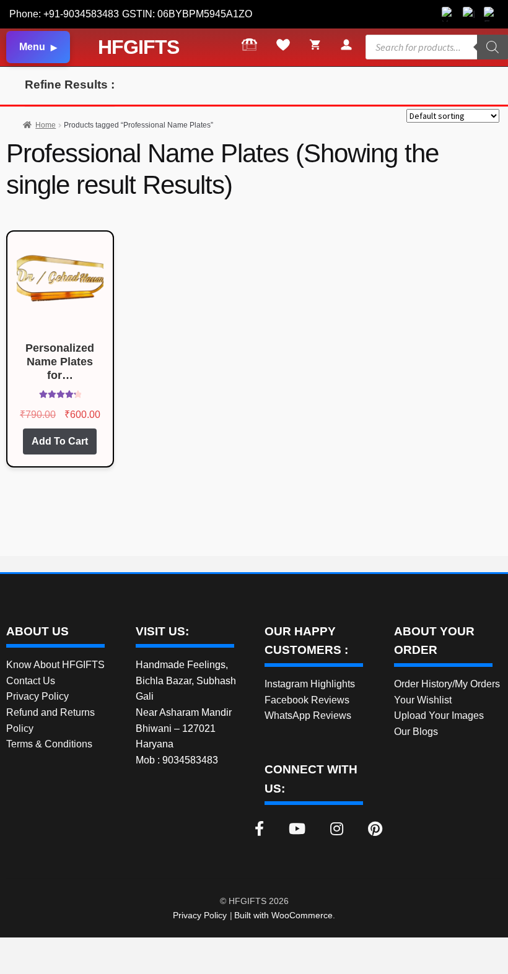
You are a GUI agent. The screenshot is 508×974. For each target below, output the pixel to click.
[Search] (492, 47)
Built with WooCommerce (283, 915)
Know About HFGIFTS (55, 664)
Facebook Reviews (307, 700)
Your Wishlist (423, 700)
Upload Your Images (439, 715)
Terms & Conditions (49, 744)
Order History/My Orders (447, 684)
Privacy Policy (37, 696)
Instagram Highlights (310, 684)
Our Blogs (416, 731)
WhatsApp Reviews (308, 715)
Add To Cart (60, 441)
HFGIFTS (138, 47)
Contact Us (30, 681)
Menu (32, 46)
